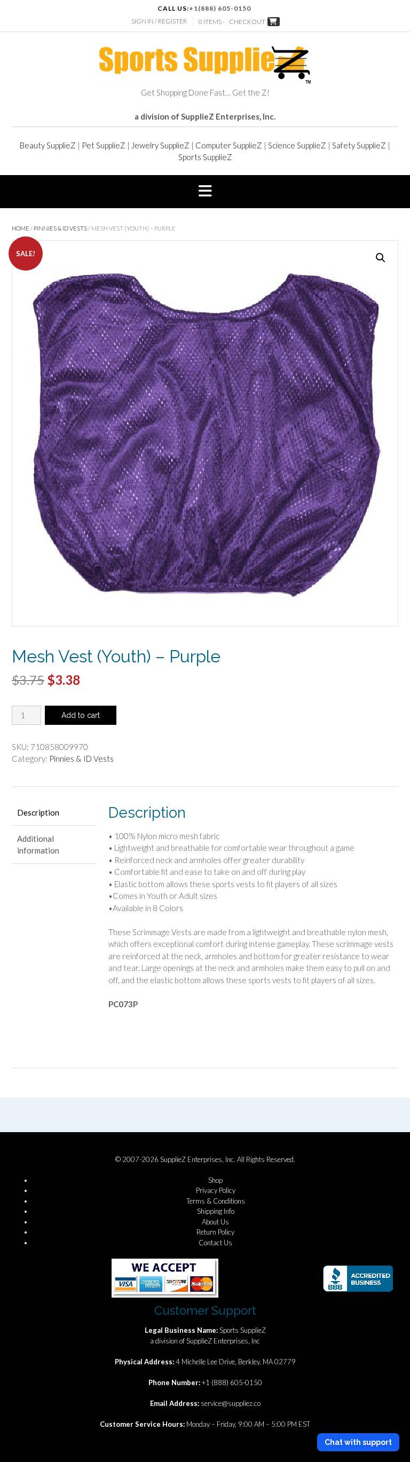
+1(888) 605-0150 (220, 8)
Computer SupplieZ (228, 145)
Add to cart (80, 715)
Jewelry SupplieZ (160, 145)
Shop (215, 1180)
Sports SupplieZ (205, 157)
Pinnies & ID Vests (60, 228)
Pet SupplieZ (103, 145)
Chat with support (358, 1442)
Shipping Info (215, 1211)
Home (20, 228)
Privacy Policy (215, 1190)
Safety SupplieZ (359, 145)
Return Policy (215, 1232)
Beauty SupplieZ (48, 145)
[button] (205, 191)
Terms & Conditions (215, 1201)
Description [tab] (38, 812)
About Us (215, 1222)
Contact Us (215, 1242)
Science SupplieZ (297, 145)
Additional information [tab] (38, 845)
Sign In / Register (159, 21)
